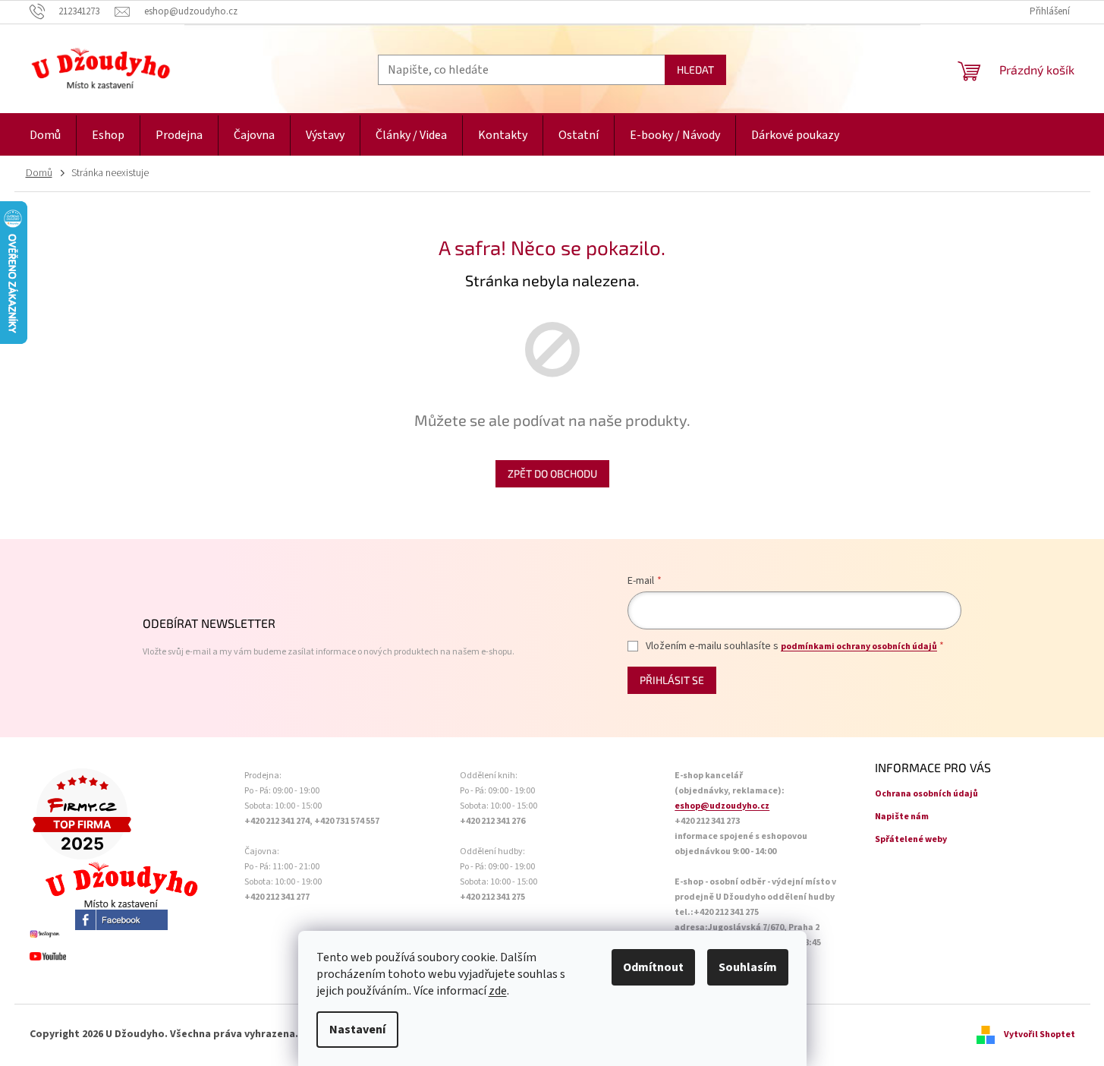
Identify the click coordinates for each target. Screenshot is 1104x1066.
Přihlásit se (672, 679)
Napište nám (902, 816)
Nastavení (357, 1029)
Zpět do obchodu (552, 473)
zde (498, 990)
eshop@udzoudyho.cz (722, 806)
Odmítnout (653, 967)
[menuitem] (45, 135)
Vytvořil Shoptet (1039, 1034)
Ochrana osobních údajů (926, 793)
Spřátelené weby (911, 839)
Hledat (695, 69)
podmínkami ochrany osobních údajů (859, 646)
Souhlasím (748, 967)
